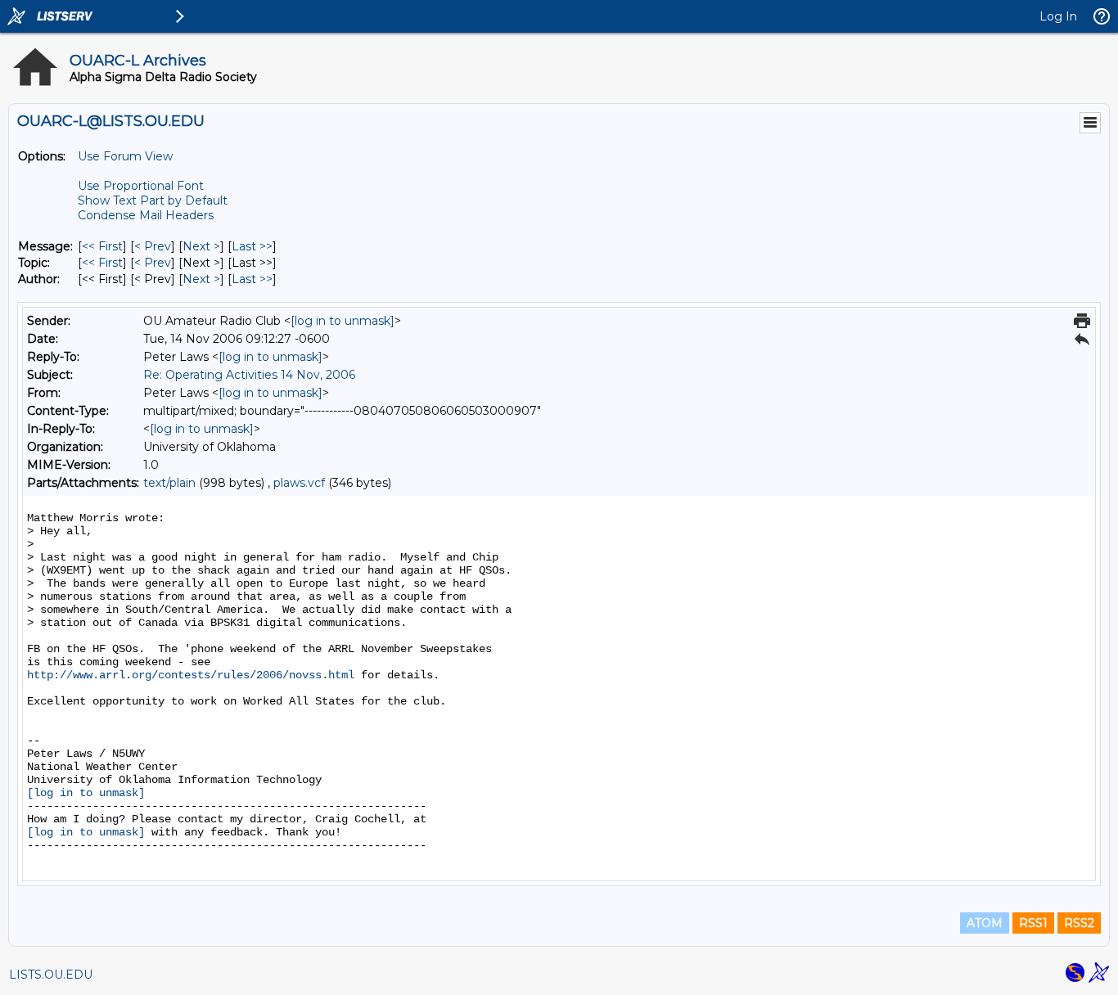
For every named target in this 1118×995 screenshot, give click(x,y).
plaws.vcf (299, 482)
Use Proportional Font (141, 185)
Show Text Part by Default (153, 200)
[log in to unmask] (342, 320)
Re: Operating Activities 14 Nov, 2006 (249, 374)
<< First (102, 246)
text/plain (169, 482)
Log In (1058, 16)
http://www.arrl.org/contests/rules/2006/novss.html (190, 675)
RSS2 (1079, 923)
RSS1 (1033, 923)
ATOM (985, 923)
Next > (201, 246)
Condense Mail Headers (146, 215)
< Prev (152, 246)
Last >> (252, 246)
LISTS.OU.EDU (50, 974)
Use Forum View (125, 156)
